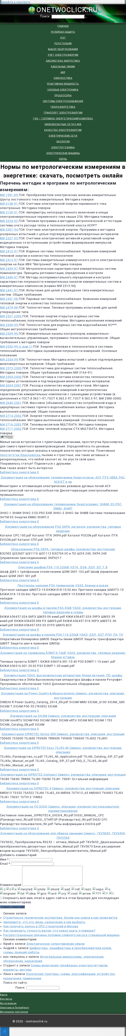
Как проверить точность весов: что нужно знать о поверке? (49, 930)
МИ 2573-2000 (11, 368)
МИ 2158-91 (9, 203)
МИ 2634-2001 (11, 385)
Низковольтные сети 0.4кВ (63, 124)
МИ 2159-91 (9, 212)
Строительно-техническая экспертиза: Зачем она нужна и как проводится (60, 917)
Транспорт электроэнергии (63, 112)
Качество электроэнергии (63, 130)
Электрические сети (63, 136)
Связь (63, 159)
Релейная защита (63, 32)
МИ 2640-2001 (11, 403)
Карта (3, 994)
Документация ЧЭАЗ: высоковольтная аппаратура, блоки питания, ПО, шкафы (63, 675)
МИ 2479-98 (9, 307)
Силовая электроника (62, 89)
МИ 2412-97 (9, 251)
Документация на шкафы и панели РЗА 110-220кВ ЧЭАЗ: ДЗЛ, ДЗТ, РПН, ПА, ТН (63, 634)
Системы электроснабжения (63, 101)
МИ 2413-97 (9, 260)
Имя (4, 859)
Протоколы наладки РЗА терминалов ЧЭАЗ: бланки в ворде (63, 585)
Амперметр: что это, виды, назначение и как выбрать (44, 922)
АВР (63, 72)
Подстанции (63, 43)
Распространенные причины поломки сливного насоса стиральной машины (61, 935)
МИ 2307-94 (9, 229)
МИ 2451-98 (9, 299)
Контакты (6, 999)
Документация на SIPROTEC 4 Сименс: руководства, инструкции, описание (63, 788)
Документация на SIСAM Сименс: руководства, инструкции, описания (63, 716)
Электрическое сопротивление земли (55, 943)
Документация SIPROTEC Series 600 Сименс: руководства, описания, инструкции (63, 734)
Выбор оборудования (63, 49)
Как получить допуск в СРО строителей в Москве (41, 926)
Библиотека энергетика (63, 61)
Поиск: (46, 16)
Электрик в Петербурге (14, 1007)
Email (5, 863)
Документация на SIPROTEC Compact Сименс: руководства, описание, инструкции (63, 774)
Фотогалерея (8, 1003)
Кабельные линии (63, 66)
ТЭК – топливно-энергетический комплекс (63, 118)
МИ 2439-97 (9, 268)
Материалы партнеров (14, 1012)
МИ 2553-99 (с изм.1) (16, 346)
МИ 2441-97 (9, 290)
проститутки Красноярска (20, 455)
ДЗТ (63, 37)
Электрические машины (63, 153)
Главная (62, 26)
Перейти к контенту (15, 2)
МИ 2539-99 (9, 333)
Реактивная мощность (63, 84)
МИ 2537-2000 (11, 316)
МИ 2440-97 (9, 277)
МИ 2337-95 (9, 238)
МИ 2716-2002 (11, 424)
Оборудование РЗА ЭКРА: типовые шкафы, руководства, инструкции (63, 549)
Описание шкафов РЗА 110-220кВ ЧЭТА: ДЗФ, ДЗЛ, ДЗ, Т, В (63, 567)
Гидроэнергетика (63, 107)
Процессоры (63, 95)
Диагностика (63, 78)
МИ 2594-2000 (11, 377)
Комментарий (10, 885)
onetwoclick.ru (67, 10)
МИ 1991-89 (9, 195)
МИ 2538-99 (9, 325)
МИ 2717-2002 (11, 428)
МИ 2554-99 (9, 359)
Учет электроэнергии (63, 55)
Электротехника (63, 147)
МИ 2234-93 (9, 221)
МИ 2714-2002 (11, 416)
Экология (63, 141)
